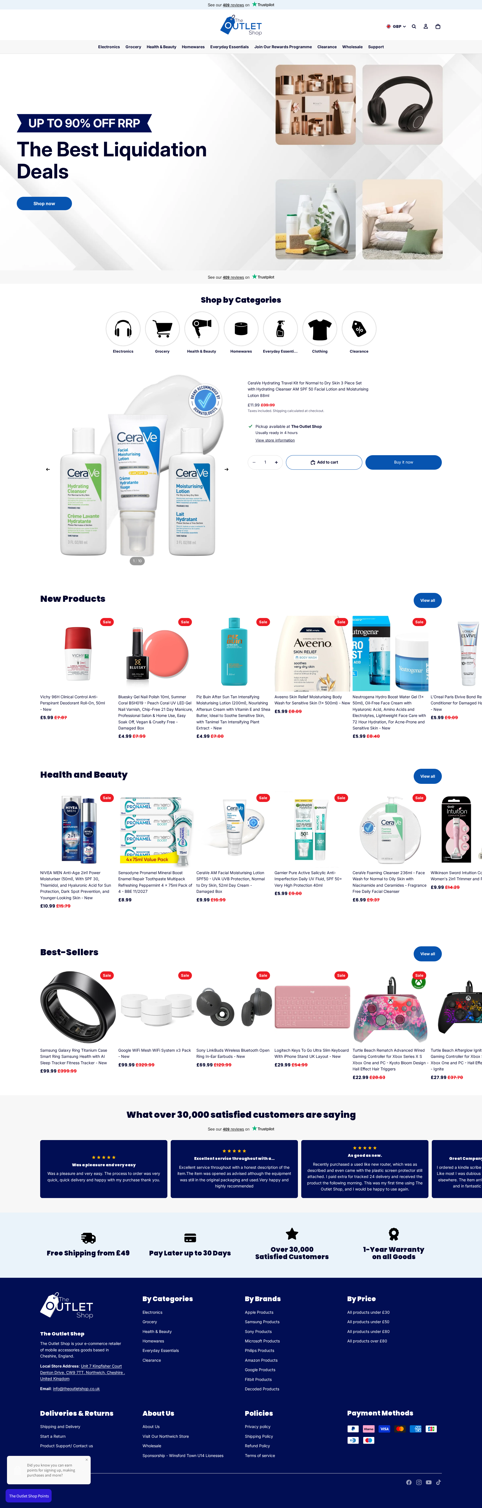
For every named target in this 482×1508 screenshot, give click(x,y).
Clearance (152, 1360)
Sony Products (258, 1331)
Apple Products (259, 1312)
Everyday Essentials (161, 1350)
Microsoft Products (262, 1341)
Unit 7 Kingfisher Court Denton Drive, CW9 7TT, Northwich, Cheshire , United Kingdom (82, 1372)
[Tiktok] (438, 1482)
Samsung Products (262, 1322)
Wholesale (152, 1445)
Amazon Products (261, 1360)
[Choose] (107, 1036)
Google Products (260, 1370)
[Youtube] (428, 1482)
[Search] (414, 26)
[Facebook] (409, 1482)
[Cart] (438, 26)
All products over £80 (367, 1341)
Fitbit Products (258, 1379)
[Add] (107, 683)
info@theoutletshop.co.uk (76, 1388)
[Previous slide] (46, 470)
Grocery (150, 1322)
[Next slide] (228, 470)
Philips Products (259, 1350)
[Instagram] (419, 1482)
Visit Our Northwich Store (166, 1436)
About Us (151, 1426)
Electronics (152, 1312)
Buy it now (403, 462)
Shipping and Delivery (60, 1426)
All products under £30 (368, 1312)
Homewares (153, 1341)
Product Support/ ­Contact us (66, 1445)
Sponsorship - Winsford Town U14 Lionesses (183, 1455)
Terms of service (260, 1455)
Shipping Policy (259, 1436)
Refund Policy (257, 1445)
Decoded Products (262, 1388)
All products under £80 (368, 1331)
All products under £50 (368, 1322)
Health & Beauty (157, 1331)
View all (427, 600)
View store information (275, 440)
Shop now (44, 203)
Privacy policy (258, 1426)
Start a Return (53, 1436)
